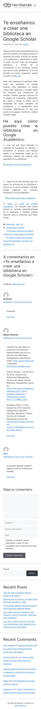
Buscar (6, 569)
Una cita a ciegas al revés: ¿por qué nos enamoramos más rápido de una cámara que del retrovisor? (19, 624)
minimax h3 (8, 689)
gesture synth (9, 657)
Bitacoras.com (18, 284)
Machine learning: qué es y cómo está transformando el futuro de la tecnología (20, 648)
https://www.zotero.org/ (23, 361)
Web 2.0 (19, 224)
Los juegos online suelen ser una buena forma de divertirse (18, 660)
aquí (19, 76)
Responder (11, 317)
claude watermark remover (15, 669)
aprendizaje (11, 228)
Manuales (10, 224)
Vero (5, 453)
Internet (21, 228)
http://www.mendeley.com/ (19, 366)
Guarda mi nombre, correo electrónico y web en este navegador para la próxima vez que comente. (21, 544)
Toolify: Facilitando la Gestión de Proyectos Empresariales (20, 672)
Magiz (6, 681)
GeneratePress (20, 705)
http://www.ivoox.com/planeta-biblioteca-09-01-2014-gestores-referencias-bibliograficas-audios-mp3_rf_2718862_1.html (20, 394)
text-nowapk (8, 645)
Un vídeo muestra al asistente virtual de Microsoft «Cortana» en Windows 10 (18, 241)
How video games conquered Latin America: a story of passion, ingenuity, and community (20, 615)
